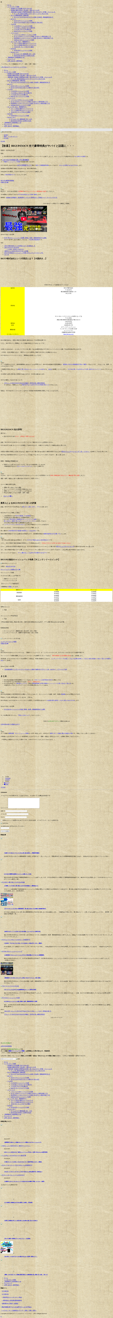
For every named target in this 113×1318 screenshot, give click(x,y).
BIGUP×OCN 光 (10, 566)
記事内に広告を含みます (56, 129)
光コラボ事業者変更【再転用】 (20, 15)
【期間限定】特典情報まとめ (15, 57)
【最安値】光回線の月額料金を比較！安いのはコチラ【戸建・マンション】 (33, 12)
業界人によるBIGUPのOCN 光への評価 (16, 251)
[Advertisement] (56, 410)
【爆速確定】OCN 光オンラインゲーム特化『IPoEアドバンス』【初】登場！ (22, 977)
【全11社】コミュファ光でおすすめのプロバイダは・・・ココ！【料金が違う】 (28, 1011)
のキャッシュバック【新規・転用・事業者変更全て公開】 (25, 238)
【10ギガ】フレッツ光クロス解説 (24, 47)
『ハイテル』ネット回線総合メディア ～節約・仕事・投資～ (19, 1310)
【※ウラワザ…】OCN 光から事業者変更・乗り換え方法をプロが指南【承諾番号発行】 (25, 908)
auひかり (13, 19)
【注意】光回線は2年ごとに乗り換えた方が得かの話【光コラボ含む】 (21, 1220)
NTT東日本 (5, 1291)
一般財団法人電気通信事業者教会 (12, 1300)
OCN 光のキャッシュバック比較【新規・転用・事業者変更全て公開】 (25, 709)
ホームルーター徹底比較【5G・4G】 (25, 54)
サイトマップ (11, 59)
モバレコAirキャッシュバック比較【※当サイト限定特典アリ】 (32, 36)
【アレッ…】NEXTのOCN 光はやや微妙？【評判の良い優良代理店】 (24, 383)
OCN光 (3, 787)
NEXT (50, 369)
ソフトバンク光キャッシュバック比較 (25, 34)
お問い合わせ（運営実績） (15, 61)
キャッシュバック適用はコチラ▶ (11, 569)
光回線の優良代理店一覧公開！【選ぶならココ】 (25, 10)
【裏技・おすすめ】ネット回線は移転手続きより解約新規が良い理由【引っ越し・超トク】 (26, 1274)
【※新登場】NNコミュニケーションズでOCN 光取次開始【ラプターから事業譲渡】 (24, 955)
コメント (4, 808)
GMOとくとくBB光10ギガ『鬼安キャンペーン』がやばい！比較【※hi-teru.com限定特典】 (26, 1152)
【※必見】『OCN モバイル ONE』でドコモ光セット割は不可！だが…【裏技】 (23, 943)
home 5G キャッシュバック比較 (23, 31)
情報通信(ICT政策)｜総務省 (10, 1303)
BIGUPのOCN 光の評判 (11, 247)
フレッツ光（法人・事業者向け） (20, 41)
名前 (3, 811)
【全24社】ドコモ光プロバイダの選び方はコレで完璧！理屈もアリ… (20, 1256)
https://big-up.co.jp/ (68, 334)
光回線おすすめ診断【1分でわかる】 (21, 8)
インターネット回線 (13, 6)
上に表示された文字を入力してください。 (13, 826)
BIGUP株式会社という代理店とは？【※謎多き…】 (19, 246)
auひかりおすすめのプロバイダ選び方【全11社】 (28, 22)
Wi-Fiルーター (15, 52)
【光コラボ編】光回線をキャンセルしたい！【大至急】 (17, 1238)
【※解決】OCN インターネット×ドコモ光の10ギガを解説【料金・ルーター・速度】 (24, 1181)
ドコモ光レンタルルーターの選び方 (24, 27)
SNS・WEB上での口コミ (15, 249)
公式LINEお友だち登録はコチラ (10, 724)
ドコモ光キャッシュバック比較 (23, 26)
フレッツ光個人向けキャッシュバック (25, 45)
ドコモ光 (13, 24)
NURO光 (13, 48)
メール (3, 814)
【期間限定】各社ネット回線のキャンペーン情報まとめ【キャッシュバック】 (23, 1142)
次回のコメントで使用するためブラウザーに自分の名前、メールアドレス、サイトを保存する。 (31, 820)
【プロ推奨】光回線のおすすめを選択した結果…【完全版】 (18, 1202)
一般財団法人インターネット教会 (12, 1297)
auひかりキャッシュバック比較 (23, 20)
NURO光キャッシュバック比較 (23, 50)
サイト (3, 817)
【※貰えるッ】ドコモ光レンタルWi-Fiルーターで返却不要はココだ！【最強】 (23, 1161)
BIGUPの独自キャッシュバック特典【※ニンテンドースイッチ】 (23, 253)
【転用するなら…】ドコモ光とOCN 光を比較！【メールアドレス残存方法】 (22, 931)
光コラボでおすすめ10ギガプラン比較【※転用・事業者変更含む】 (34, 17)
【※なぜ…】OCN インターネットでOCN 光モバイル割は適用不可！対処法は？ (23, 1171)
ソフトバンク (15, 33)
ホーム (9, 5)
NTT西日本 (5, 1294)
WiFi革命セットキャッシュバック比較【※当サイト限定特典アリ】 (34, 38)
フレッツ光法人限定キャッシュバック (25, 43)
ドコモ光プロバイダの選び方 (22, 29)
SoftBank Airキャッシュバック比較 (24, 40)
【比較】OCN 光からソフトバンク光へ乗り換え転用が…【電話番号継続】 (22, 853)
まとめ (6, 254)
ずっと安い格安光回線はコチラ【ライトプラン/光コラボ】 (31, 13)
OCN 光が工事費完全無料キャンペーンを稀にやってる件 (17, 874)
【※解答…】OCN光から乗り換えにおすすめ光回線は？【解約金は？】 (21, 885)
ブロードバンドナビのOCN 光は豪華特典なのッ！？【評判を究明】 (20, 989)
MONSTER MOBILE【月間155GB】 (24, 55)
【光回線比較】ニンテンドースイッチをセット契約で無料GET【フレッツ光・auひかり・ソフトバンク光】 (35, 669)
